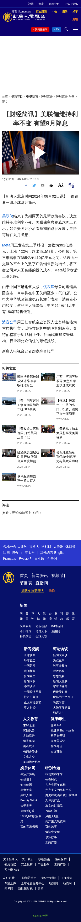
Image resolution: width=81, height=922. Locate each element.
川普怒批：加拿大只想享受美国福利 (67, 433)
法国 (6, 552)
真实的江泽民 (54, 805)
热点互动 (59, 660)
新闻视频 (31, 649)
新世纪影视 (25, 888)
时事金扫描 (60, 665)
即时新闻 (57, 626)
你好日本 (26, 779)
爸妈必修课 (30, 751)
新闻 (23, 605)
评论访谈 (60, 649)
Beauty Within (29, 800)
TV (57, 29)
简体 (75, 3)
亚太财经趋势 (32, 702)
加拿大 (34, 546)
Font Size (61, 185)
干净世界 (66, 878)
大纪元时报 (48, 878)
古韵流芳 (29, 735)
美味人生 (26, 795)
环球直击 (47, 96)
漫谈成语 (29, 746)
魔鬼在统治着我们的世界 (61, 795)
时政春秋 (59, 671)
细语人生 (59, 712)
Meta (6, 245)
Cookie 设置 (40, 915)
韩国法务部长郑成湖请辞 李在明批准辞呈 (28, 381)
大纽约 (22, 546)
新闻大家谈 (60, 655)
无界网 (8, 888)
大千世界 (26, 805)
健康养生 (58, 719)
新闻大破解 (60, 681)
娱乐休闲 (27, 768)
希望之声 (10, 883)
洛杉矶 (46, 546)
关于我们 (27, 859)
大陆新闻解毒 (61, 707)
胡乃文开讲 (58, 735)
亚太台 (30, 552)
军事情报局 (60, 686)
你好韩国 (26, 784)
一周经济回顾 (32, 691)
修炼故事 (51, 837)
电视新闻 (32, 96)
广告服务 (43, 864)
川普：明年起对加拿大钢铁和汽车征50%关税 (28, 405)
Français (9, 558)
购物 (51, 591)
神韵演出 (25, 636)
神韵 (30, 3)
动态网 (67, 883)
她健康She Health (62, 730)
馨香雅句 (29, 741)
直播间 (42, 583)
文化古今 (29, 756)
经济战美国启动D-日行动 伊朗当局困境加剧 (28, 456)
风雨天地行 (52, 816)
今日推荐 (25, 631)
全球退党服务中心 (32, 883)
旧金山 (17, 552)
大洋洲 (58, 546)
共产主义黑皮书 (55, 821)
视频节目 (17, 96)
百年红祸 (51, 811)
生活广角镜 (27, 774)
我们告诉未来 (54, 774)
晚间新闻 (30, 671)
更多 (40, 888)
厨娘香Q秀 (27, 811)
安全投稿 (27, 864)
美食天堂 (26, 790)
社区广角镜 (31, 697)
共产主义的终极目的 (58, 790)
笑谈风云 (29, 730)
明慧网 (53, 883)
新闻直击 (30, 676)
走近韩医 (56, 751)
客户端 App (11, 869)
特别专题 (52, 768)
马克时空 (59, 702)
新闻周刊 (30, 681)
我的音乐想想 (29, 826)
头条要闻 (25, 626)
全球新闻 (30, 655)
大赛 (41, 3)
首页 (5, 96)
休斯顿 (70, 546)
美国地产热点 (31, 762)
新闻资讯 (39, 575)
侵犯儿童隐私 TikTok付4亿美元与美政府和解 (67, 456)
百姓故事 (51, 826)
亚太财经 (30, 707)
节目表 (26, 583)
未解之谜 (29, 725)
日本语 (39, 558)
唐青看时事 (60, 691)
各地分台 (54, 3)
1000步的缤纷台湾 (31, 818)
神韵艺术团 (29, 878)
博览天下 (41, 631)
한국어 (52, 558)
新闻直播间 (41, 29)
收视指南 (44, 859)
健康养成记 (58, 741)
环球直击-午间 (65, 96)
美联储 (7, 216)
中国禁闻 (30, 665)
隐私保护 (61, 859)
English (59, 552)
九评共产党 (52, 800)
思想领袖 (59, 676)
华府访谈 (30, 686)
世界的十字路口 (63, 697)
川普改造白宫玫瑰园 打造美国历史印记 (28, 433)
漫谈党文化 (52, 832)
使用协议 (10, 864)
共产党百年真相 (55, 784)
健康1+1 (56, 725)
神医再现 (56, 746)
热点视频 (41, 626)
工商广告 (51, 842)
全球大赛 (41, 636)
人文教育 (30, 719)
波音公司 (9, 322)
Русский (25, 558)
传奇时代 (51, 779)
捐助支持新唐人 (32, 591)
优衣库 (48, 287)
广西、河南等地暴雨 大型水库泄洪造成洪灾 (67, 381)
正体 (67, 3)
